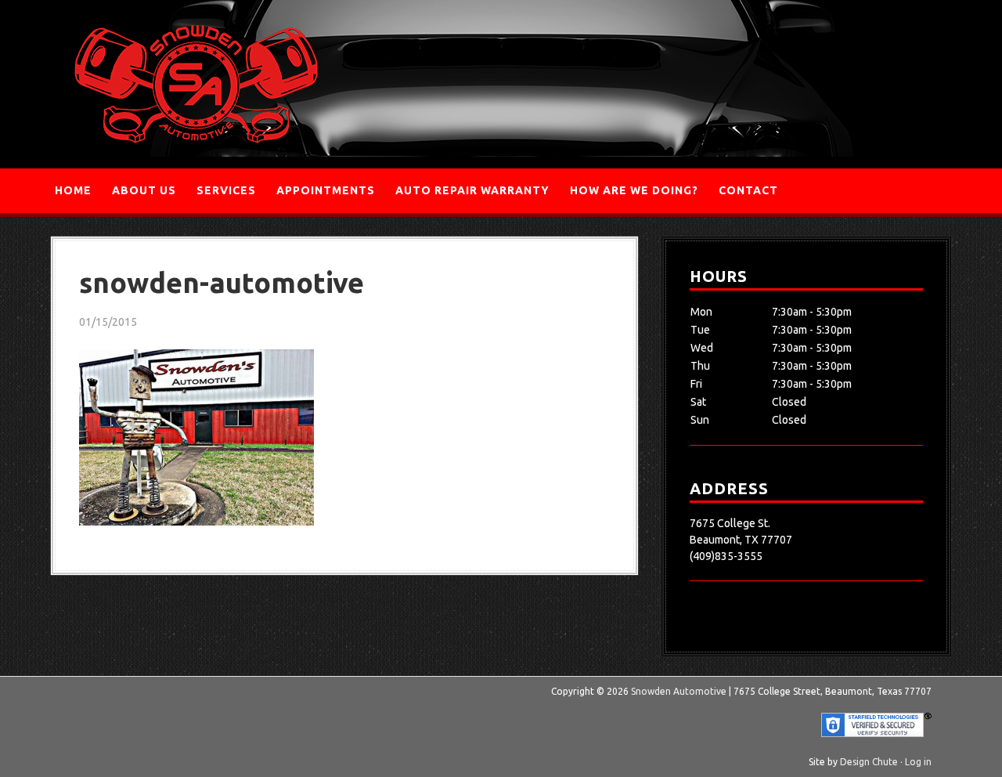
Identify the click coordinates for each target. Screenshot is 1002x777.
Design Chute (869, 762)
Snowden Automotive (195, 84)
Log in (918, 762)
